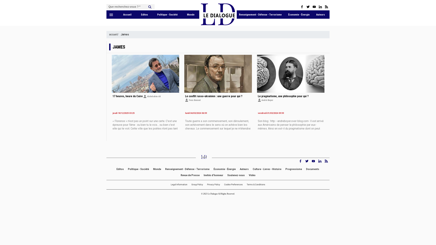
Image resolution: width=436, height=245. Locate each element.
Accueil (127, 14)
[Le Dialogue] (218, 24)
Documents (313, 169)
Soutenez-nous (236, 175)
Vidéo (252, 175)
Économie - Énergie (299, 14)
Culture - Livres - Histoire (267, 169)
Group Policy (197, 185)
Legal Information (179, 185)
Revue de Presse (190, 175)
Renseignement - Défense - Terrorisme (260, 14)
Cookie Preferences (233, 185)
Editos (144, 14)
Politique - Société (167, 14)
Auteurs (320, 14)
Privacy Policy (213, 185)
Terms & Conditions (256, 185)
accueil (113, 34)
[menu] (111, 14)
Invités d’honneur (213, 175)
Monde (190, 14)
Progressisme (293, 169)
